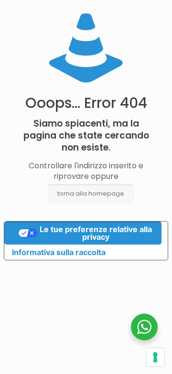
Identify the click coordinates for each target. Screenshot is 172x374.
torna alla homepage (90, 193)
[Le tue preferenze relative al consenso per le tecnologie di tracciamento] (155, 357)
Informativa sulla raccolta (59, 252)
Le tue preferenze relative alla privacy (96, 233)
